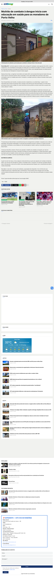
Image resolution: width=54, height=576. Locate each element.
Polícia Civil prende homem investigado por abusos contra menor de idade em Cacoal (29, 415)
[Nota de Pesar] (4, 483)
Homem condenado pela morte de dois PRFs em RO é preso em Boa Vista (26, 361)
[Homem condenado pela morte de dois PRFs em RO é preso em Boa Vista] (6, 363)
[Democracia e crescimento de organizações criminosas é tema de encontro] (6, 369)
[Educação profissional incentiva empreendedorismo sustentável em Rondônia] (4, 477)
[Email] (25, 185)
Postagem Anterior (6, 223)
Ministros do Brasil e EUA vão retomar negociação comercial (22, 508)
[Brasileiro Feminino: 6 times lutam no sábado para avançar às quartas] (4, 498)
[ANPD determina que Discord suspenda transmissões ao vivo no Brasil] (6, 381)
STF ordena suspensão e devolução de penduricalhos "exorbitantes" (25, 385)
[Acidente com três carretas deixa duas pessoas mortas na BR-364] (6, 435)
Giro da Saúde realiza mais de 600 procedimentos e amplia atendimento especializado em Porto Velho (26, 203)
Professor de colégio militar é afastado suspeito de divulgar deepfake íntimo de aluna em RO (30, 409)
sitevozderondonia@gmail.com (9, 545)
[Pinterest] (23, 185)
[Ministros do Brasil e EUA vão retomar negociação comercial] (4, 510)
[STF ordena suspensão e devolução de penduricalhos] (6, 387)
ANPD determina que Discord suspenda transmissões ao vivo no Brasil (26, 379)
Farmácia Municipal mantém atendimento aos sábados (7, 202)
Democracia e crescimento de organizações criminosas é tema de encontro (27, 367)
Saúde (9, 8)
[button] (2, 4)
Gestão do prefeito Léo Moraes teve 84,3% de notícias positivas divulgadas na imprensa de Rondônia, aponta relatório (29, 464)
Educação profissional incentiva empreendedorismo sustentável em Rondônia (26, 475)
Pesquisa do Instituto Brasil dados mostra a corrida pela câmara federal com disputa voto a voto (30, 502)
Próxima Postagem (48, 223)
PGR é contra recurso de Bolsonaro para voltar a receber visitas (24, 373)
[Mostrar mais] (28, 185)
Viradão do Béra (12, 469)
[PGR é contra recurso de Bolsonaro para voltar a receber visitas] (6, 375)
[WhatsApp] (20, 185)
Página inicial (4, 8)
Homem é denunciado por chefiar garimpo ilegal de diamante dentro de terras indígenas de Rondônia (30, 428)
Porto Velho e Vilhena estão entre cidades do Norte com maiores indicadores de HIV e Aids (44, 203)
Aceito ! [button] (5, 572)
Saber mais (12, 569)
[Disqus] (27, 240)
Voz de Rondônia (31, 573)
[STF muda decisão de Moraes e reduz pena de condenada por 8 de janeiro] (6, 393)
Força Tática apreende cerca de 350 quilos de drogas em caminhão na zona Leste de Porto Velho (30, 422)
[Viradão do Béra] (4, 471)
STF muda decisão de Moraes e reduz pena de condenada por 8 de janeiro (26, 391)
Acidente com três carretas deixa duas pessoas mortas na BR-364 (25, 433)
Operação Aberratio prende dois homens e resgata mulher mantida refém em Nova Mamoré (30, 403)
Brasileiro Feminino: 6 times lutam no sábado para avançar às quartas (24, 497)
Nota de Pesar (12, 481)
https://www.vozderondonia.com (9, 542)
